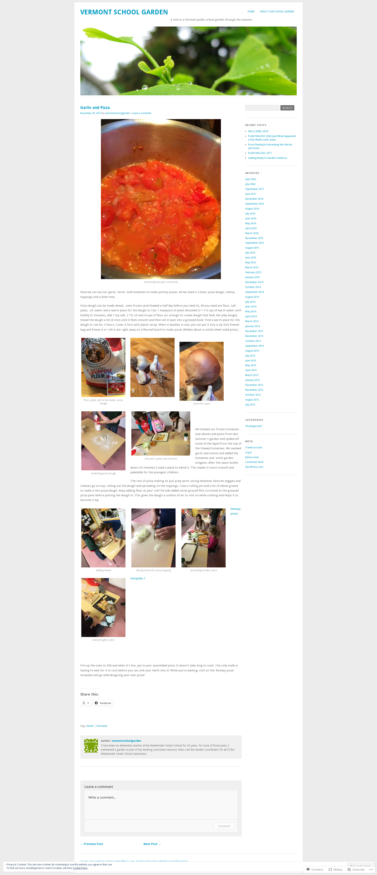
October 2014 (253, 287)
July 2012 (250, 404)
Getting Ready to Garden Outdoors (267, 157)
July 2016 (250, 213)
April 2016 (251, 228)
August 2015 (252, 247)
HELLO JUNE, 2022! (258, 131)
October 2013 (253, 340)
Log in (248, 452)
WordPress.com (254, 466)
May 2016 (250, 223)
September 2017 (254, 189)
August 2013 (252, 350)
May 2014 (250, 311)
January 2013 (252, 380)
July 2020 (250, 184)
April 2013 (251, 370)
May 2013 (250, 365)
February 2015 (253, 272)
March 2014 (251, 321)
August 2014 (252, 296)
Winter (90, 726)
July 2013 (250, 355)
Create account (253, 447)
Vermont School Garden (124, 12)
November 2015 (254, 238)
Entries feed (252, 457)
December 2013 (254, 331)
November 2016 (254, 198)
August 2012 (252, 399)
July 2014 (250, 301)
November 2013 (254, 336)
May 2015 (250, 262)
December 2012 (254, 384)
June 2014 (250, 306)
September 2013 (254, 345)
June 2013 (250, 360)
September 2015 (254, 242)
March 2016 (251, 233)
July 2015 (250, 252)
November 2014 (254, 282)
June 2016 (250, 218)
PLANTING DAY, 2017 (260, 153)
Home (251, 11)
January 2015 (252, 277)
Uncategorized (253, 426)
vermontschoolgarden (117, 113)
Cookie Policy (80, 868)
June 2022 (250, 179)
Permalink (101, 726)
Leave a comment (141, 113)
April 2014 (251, 316)
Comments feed (254, 461)
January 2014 (252, 326)
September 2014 (254, 291)
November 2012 (254, 389)
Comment (224, 826)
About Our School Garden (277, 11)
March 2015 (251, 267)
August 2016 (252, 208)
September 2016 (254, 203)
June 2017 (250, 193)
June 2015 (250, 257)
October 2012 (253, 394)
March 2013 (251, 375)
